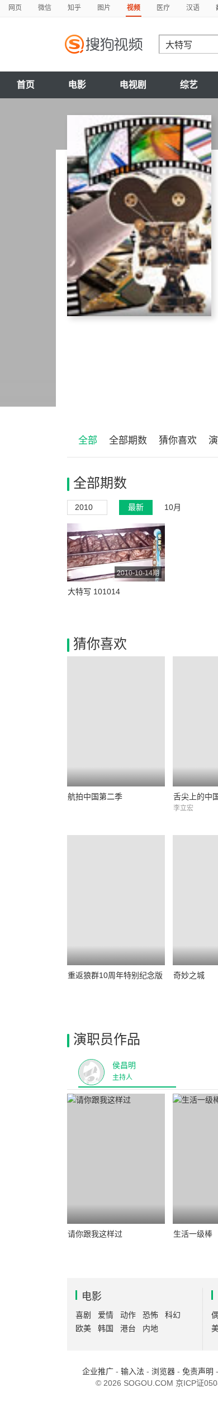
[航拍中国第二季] (116, 721)
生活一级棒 (192, 1233)
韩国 (105, 1328)
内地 (150, 1328)
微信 (44, 8)
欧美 (83, 1328)
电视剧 (133, 84)
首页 (26, 84)
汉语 (193, 8)
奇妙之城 (189, 975)
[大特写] (139, 215)
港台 (128, 1328)
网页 (15, 8)
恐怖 (150, 1314)
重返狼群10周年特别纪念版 (115, 975)
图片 (104, 8)
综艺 (189, 84)
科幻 (173, 1314)
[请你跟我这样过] (116, 1159)
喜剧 (83, 1314)
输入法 (132, 1371)
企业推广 (97, 1371)
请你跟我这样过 (95, 1233)
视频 (133, 8)
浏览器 (163, 1371)
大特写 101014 (94, 591)
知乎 (74, 8)
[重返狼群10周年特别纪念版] (116, 900)
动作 (128, 1314)
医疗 (163, 8)
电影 (77, 84)
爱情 (105, 1314)
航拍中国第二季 (95, 796)
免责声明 (198, 1371)
